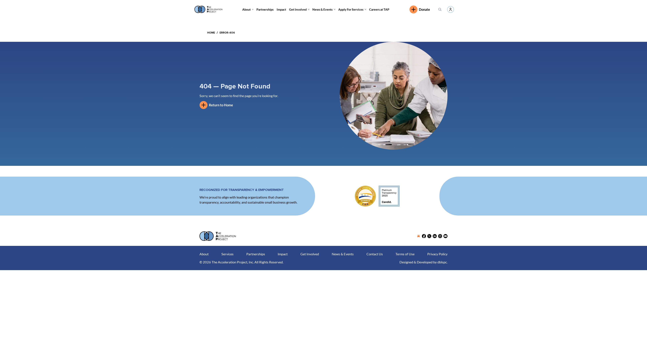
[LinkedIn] (435, 236)
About (204, 254)
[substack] (419, 236)
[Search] (439, 9)
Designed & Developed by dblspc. (423, 262)
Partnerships (255, 254)
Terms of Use (404, 254)
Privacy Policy (437, 254)
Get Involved (309, 254)
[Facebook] (424, 236)
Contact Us (374, 254)
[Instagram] (440, 236)
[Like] (450, 9)
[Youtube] (445, 236)
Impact (283, 254)
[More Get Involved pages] (308, 9)
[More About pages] (252, 9)
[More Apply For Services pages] (365, 9)
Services (227, 254)
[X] (429, 236)
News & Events (343, 254)
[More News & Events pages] (334, 9)
